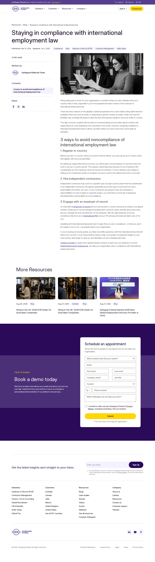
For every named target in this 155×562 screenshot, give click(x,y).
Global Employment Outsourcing (74, 246)
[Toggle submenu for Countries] (58, 8)
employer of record (81, 207)
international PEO (91, 216)
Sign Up (136, 465)
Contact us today (67, 243)
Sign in (122, 9)
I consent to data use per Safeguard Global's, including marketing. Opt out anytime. (110, 407)
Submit (110, 416)
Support (120, 2)
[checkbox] (86, 406)
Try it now (55, 2)
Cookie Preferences (87, 547)
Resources (66, 8)
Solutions (39, 8)
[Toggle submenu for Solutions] (44, 8)
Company (81, 8)
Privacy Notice (122, 472)
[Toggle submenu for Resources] (72, 8)
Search (131, 2)
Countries (52, 8)
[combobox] (110, 383)
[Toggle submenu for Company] (86, 8)
